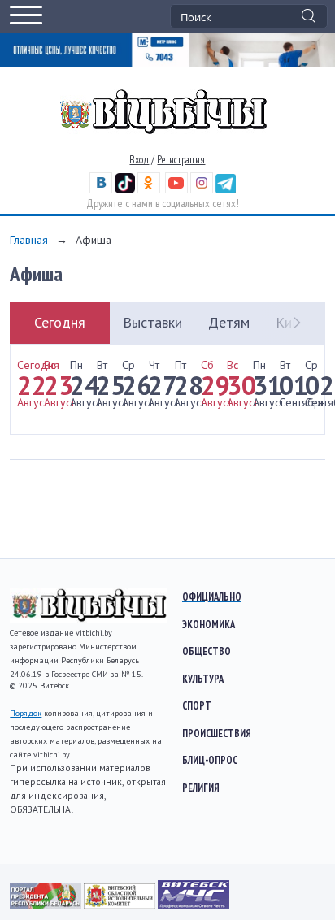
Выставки (152, 322)
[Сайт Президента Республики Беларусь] (47, 904)
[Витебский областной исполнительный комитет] (121, 904)
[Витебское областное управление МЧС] (193, 904)
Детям (229, 322)
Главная (29, 239)
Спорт (196, 705)
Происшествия (216, 733)
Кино (291, 322)
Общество (206, 650)
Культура (203, 678)
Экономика (208, 624)
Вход (139, 160)
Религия (201, 787)
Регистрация (181, 160)
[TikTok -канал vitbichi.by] (125, 190)
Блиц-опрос (209, 759)
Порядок (25, 713)
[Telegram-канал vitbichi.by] (225, 190)
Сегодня (59, 322)
